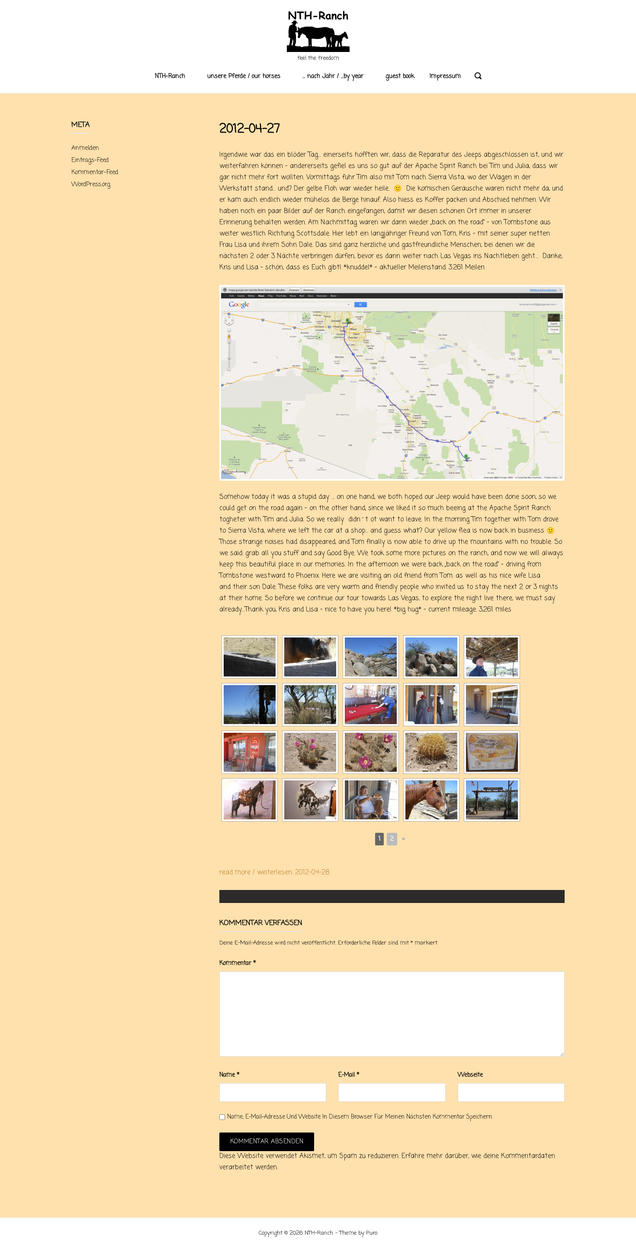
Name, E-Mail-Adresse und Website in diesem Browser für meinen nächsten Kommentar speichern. (360, 1117)
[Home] (318, 32)
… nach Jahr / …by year (332, 76)
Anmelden (85, 148)
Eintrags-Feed (90, 160)
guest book (399, 76)
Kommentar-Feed (94, 172)
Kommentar (237, 963)
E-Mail (349, 1075)
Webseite (470, 1075)
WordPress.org (90, 184)
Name (229, 1075)
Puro (371, 1233)
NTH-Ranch (170, 76)
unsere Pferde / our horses (243, 76)
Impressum (445, 76)
